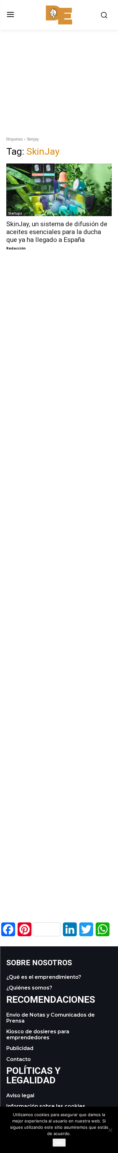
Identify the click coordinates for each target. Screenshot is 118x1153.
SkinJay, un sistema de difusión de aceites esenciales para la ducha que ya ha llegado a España (56, 232)
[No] (110, 1130)
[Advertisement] (59, 74)
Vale (59, 1142)
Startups (15, 213)
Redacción (16, 248)
